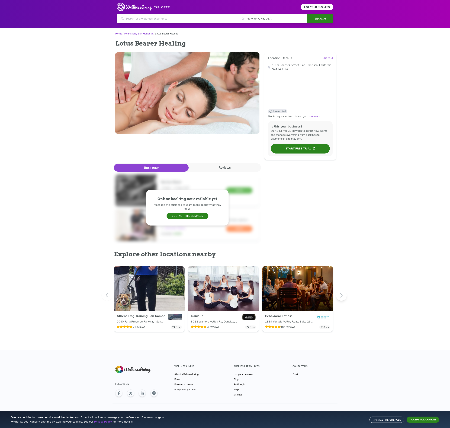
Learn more (313, 116)
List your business (243, 374)
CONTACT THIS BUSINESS (187, 216)
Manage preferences (386, 419)
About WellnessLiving (186, 374)
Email (295, 374)
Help (236, 389)
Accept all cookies (423, 419)
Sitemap (237, 394)
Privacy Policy (103, 422)
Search (320, 19)
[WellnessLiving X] (130, 393)
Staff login (239, 384)
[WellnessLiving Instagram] (154, 393)
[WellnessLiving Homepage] (136, 369)
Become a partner (184, 384)
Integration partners (185, 389)
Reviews (224, 167)
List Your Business (317, 7)
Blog (236, 379)
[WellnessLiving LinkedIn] (142, 393)
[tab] (151, 168)
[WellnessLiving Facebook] (118, 393)
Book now (151, 168)
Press (177, 379)
